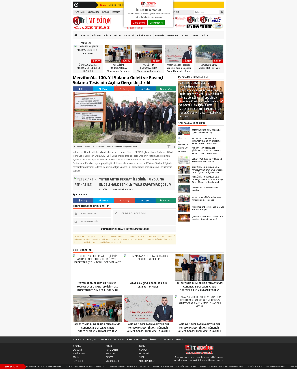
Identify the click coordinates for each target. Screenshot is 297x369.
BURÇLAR (105, 12)
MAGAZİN (159, 35)
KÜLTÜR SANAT (144, 35)
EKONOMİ (129, 35)
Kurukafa (77, 41)
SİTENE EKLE (166, 339)
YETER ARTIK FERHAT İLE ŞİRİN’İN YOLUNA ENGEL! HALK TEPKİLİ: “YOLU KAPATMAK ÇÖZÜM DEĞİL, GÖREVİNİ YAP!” (46, 366)
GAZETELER (133, 339)
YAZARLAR (116, 12)
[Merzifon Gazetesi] (148, 6)
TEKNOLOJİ (86, 43)
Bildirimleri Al (156, 22)
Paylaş (84, 89)
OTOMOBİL (172, 35)
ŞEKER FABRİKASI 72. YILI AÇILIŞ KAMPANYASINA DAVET (206, 366)
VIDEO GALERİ (93, 12)
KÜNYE (179, 339)
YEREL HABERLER (147, 360)
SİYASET (186, 35)
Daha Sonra (139, 22)
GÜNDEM (96, 35)
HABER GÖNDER (149, 339)
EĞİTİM (117, 35)
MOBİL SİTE (78, 339)
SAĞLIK (205, 35)
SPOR (195, 35)
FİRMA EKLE (105, 339)
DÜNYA (107, 35)
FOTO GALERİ (80, 12)
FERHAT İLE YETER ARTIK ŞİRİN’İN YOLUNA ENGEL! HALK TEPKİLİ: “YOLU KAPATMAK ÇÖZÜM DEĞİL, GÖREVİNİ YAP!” (137, 366)
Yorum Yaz (167, 89)
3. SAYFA (85, 35)
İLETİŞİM (175, 12)
